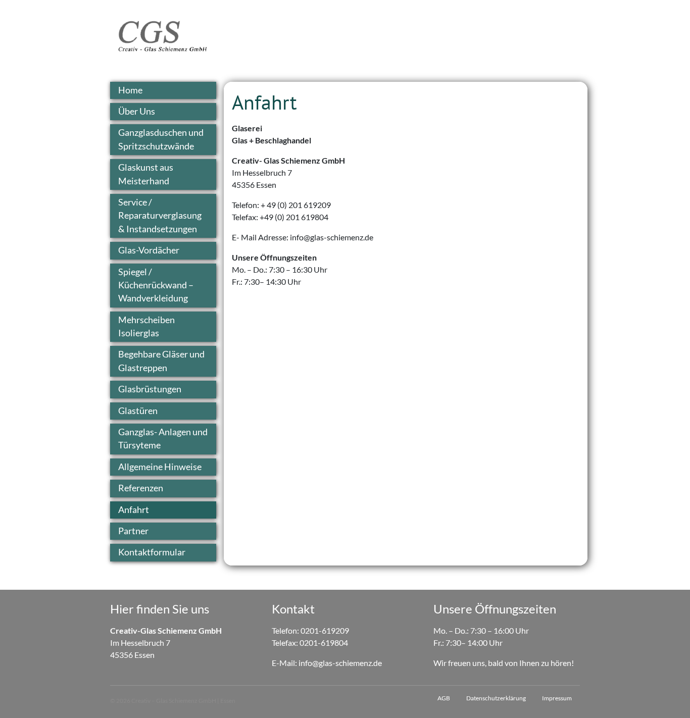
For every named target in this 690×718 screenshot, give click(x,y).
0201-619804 (324, 642)
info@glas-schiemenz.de (340, 663)
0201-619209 (325, 630)
